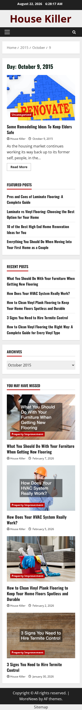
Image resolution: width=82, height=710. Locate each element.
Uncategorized (21, 115)
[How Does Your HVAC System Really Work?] (41, 488)
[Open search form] (74, 32)
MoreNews (28, 698)
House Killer (18, 139)
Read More (20, 167)
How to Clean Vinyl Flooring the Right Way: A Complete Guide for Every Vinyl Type (40, 329)
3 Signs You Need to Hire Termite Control (37, 317)
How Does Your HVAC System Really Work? (38, 293)
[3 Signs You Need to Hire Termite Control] (41, 635)
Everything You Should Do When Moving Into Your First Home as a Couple (39, 244)
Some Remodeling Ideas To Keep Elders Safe (41, 97)
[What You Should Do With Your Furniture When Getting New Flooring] (41, 417)
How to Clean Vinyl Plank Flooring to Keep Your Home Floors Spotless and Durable (38, 305)
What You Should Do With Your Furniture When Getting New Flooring (40, 449)
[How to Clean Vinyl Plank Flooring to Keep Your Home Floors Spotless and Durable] (41, 559)
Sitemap (41, 707)
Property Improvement (27, 434)
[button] (7, 32)
